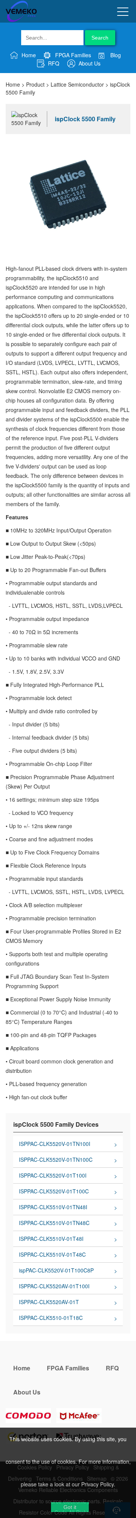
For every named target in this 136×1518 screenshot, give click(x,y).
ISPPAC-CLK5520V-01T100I (53, 1175)
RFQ (52, 63)
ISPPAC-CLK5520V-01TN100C (56, 1159)
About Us (88, 63)
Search (99, 38)
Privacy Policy (97, 1484)
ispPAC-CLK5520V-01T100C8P (56, 1270)
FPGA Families (72, 55)
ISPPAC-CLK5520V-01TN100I (54, 1143)
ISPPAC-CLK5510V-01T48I (51, 1238)
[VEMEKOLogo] (21, 20)
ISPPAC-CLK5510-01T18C (51, 1317)
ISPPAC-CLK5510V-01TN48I (53, 1207)
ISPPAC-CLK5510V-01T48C (52, 1254)
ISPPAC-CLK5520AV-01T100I (54, 1286)
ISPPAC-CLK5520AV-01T (49, 1302)
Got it (69, 1507)
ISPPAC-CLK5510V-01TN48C (54, 1223)
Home (28, 55)
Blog (115, 55)
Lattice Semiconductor (77, 84)
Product (35, 84)
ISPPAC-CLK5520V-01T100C (54, 1191)
